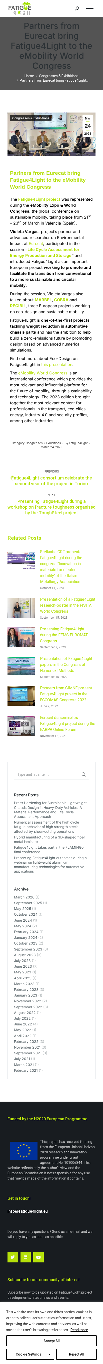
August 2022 (25, 1012)
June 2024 (23, 920)
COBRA (61, 299)
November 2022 (27, 1001)
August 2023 (25, 955)
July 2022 (22, 1018)
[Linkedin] (25, 1257)
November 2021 (27, 1047)
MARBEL (43, 299)
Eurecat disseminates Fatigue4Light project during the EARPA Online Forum (67, 723)
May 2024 (22, 926)
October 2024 (26, 914)
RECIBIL (18, 305)
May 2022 (22, 1030)
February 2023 (26, 989)
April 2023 (23, 978)
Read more (79, 1330)
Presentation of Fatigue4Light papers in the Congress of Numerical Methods (66, 664)
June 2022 (23, 1024)
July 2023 (22, 960)
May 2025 (22, 908)
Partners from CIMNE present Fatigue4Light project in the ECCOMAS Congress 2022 (66, 694)
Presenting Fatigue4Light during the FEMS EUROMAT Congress (64, 635)
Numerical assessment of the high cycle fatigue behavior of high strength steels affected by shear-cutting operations (46, 826)
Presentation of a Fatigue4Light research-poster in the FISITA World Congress (67, 605)
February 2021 (26, 1070)
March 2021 (24, 1065)
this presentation (56, 364)
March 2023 (24, 984)
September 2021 (28, 1053)
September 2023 (28, 949)
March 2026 (24, 897)
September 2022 (28, 1007)
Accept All (52, 1341)
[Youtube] (38, 1257)
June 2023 (23, 966)
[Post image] (21, 560)
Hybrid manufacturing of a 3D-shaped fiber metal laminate (49, 839)
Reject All (76, 1354)
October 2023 (26, 943)
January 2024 (25, 937)
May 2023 (22, 972)
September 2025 (28, 903)
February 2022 (26, 1041)
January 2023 (25, 995)
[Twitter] (13, 1257)
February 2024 (26, 932)
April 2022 (23, 1036)
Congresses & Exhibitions (30, 118)
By (76, 443)
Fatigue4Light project (39, 199)
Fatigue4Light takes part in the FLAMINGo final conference (49, 849)
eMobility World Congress (42, 372)
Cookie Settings (29, 1354)
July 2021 (22, 1059)
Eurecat (36, 243)
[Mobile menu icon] (90, 8)
